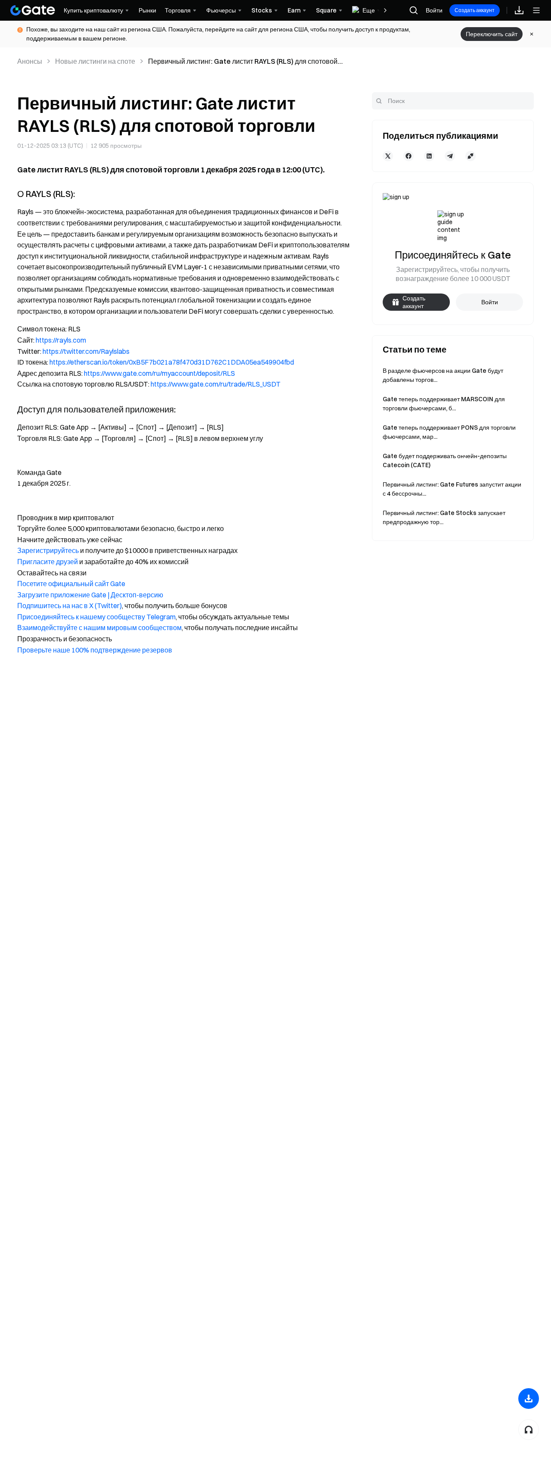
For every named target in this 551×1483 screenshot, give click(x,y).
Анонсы (29, 61)
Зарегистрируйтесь (48, 550)
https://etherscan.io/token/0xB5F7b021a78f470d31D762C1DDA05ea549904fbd (172, 362)
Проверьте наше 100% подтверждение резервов (94, 650)
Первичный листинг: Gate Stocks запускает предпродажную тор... (444, 517)
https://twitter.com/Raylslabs (86, 351)
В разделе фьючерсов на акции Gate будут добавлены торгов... (443, 375)
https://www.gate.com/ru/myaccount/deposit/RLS (159, 373)
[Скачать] (528, 1398)
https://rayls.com (61, 340)
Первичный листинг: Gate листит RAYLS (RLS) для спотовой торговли (242, 61)
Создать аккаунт (475, 10)
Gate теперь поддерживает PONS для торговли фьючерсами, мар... (449, 432)
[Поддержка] (528, 1429)
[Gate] (32, 10)
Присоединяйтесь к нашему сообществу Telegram (96, 616)
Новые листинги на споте (95, 61)
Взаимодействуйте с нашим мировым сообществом (99, 627)
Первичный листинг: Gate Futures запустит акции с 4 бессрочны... (452, 489)
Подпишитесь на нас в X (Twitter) (69, 605)
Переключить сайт (491, 34)
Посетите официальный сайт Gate (71, 583)
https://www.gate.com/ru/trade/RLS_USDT (216, 384)
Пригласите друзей (47, 561)
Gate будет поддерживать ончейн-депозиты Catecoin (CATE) (445, 460)
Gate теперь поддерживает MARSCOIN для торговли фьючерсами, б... (444, 403)
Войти (434, 10)
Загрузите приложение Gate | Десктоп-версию (90, 594)
